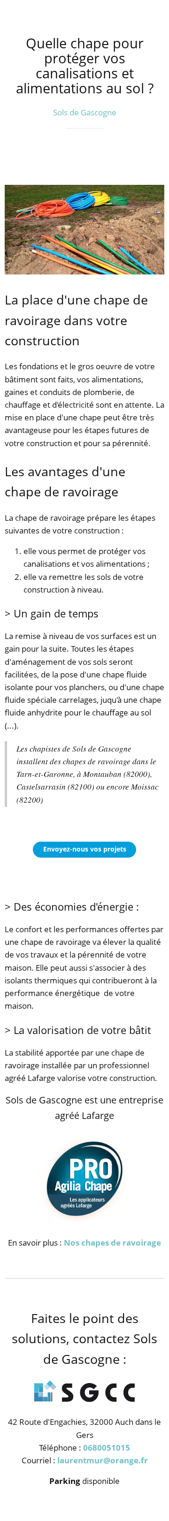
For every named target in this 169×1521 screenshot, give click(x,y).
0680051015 (106, 1447)
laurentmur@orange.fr (102, 1460)
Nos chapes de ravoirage (112, 1242)
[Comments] (153, 156)
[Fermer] (13, 13)
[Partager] (130, 156)
